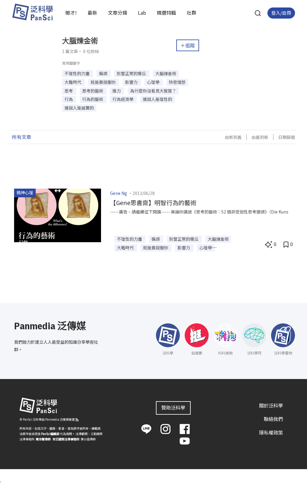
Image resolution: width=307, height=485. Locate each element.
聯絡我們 (273, 418)
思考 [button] (69, 91)
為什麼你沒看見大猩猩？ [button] (153, 91)
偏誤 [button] (103, 73)
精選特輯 (166, 12)
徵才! (71, 12)
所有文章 (21, 136)
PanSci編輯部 (50, 433)
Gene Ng (118, 193)
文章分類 (117, 12)
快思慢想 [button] (177, 82)
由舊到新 (260, 137)
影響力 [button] (132, 82)
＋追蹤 (187, 45)
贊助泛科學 (173, 407)
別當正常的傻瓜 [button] (132, 73)
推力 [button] (117, 91)
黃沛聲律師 (43, 439)
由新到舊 (233, 137)
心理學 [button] (153, 82)
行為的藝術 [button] (93, 99)
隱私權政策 (271, 432)
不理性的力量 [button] (77, 73)
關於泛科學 (271, 405)
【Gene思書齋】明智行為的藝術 (153, 202)
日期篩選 (286, 137)
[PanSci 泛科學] (32, 12)
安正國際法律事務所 (65, 439)
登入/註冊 (281, 13)
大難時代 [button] (73, 82)
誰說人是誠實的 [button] (79, 108)
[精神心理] (57, 214)
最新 (92, 12)
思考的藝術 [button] (93, 91)
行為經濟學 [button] (123, 99)
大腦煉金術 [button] (165, 73)
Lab (142, 12)
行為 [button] (69, 99)
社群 (191, 12)
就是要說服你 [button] (104, 82)
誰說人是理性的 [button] (157, 99)
